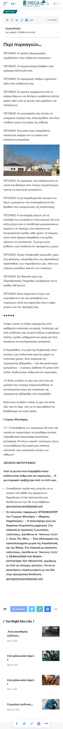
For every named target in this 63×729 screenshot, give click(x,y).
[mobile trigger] (6, 3)
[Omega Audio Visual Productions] (31, 3)
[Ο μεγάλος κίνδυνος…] (50, 704)
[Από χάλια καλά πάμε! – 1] (50, 680)
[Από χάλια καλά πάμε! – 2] (50, 656)
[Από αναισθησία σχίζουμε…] (50, 631)
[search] (47, 3)
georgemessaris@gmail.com (24, 506)
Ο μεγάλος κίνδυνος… (20, 704)
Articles (10, 12)
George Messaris (13, 28)
